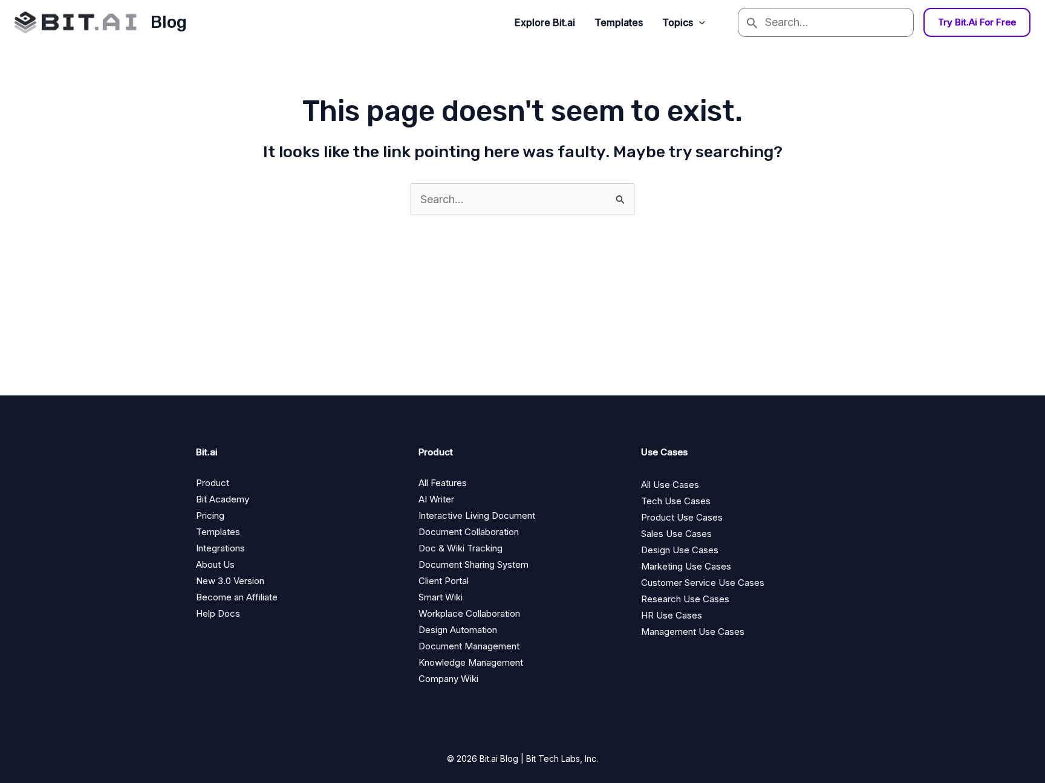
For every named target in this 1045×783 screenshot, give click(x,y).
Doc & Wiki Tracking (460, 548)
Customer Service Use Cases (702, 582)
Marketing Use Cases (686, 566)
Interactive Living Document (476, 515)
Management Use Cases (692, 631)
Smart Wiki (440, 597)
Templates (618, 22)
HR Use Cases (671, 615)
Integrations (220, 548)
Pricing (210, 515)
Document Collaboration (468, 532)
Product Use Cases (682, 517)
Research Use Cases (685, 599)
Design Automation (457, 629)
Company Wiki (448, 678)
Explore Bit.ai (545, 22)
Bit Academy (222, 499)
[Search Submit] (751, 22)
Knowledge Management (470, 662)
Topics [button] (677, 22)
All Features (442, 483)
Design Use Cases (679, 550)
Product (212, 483)
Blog (169, 22)
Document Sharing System (473, 564)
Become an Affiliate (237, 597)
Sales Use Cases (676, 533)
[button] (699, 22)
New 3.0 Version (230, 580)
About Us (215, 564)
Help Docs (218, 613)
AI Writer (436, 499)
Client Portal (443, 580)
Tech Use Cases (676, 501)
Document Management (468, 646)
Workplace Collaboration (469, 613)
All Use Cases (670, 484)
